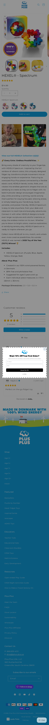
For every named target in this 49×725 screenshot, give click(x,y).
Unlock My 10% (24, 370)
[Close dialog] (44, 349)
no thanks (25, 374)
